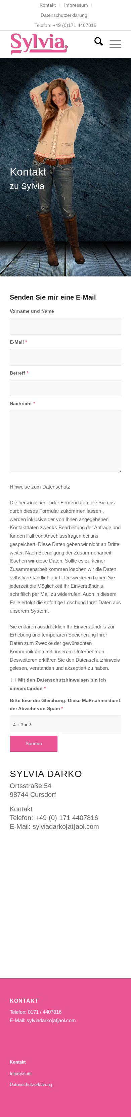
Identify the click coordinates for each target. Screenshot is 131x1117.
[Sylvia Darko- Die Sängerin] (54, 44)
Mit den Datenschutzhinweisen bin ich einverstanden (58, 684)
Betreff (19, 373)
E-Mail (18, 342)
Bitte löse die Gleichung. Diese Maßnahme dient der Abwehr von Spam (65, 704)
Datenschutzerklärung (64, 15)
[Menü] (112, 44)
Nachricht (22, 403)
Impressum (76, 5)
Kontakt (48, 5)
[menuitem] (47, 5)
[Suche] (95, 44)
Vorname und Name (32, 311)
